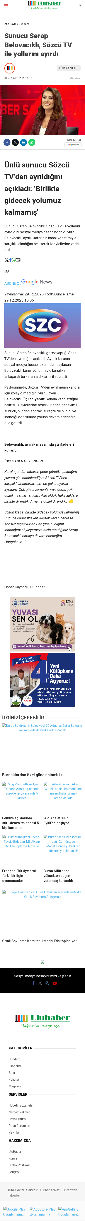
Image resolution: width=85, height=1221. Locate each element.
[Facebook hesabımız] (33, 983)
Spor (12, 1072)
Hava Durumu (18, 1119)
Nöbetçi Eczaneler (21, 1105)
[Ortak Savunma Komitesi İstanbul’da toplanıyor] (42, 912)
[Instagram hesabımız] (47, 983)
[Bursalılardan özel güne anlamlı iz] (42, 746)
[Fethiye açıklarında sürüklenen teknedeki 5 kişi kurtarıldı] (21, 797)
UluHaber (15, 1151)
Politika (14, 1079)
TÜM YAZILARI (68, 68)
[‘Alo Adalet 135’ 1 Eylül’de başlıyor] (63, 797)
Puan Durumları (19, 1125)
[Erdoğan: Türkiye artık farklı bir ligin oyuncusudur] (21, 850)
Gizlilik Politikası (19, 1165)
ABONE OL (12, 283)
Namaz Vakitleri (20, 1112)
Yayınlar (14, 1132)
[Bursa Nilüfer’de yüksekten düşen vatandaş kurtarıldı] (63, 850)
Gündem (75, 78)
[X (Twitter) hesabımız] (40, 983)
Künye (13, 1158)
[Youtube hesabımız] (55, 983)
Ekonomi (15, 1066)
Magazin (15, 1086)
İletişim (14, 1172)
